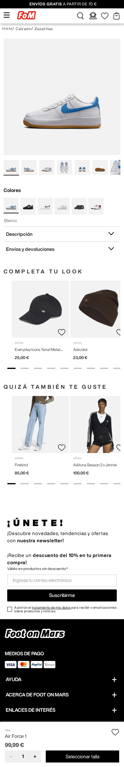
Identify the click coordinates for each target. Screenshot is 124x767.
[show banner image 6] (78, 368)
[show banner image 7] (91, 368)
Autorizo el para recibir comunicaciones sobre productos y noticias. (65, 609)
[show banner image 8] (104, 368)
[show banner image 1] (11, 368)
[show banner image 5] (64, 368)
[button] (80, 15)
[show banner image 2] (25, 368)
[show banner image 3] (38, 368)
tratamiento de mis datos (51, 607)
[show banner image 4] (51, 368)
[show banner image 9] (117, 368)
